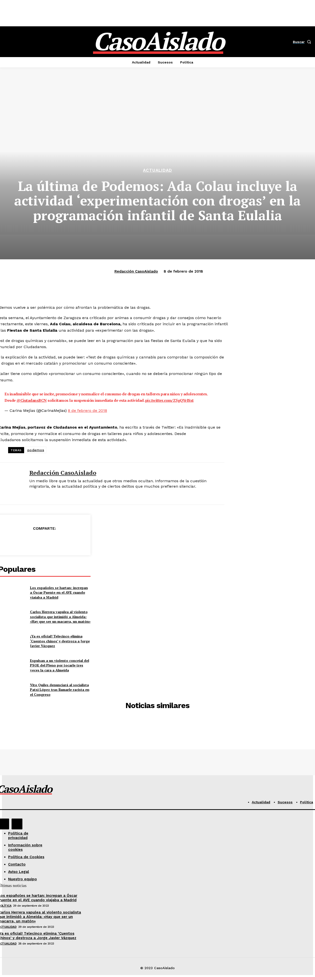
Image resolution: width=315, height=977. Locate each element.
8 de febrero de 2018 (87, 410)
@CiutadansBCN (31, 400)
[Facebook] (10, 541)
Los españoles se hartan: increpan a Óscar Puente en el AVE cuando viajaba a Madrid (59, 592)
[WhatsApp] (63, 541)
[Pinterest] (45, 541)
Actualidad (157, 170)
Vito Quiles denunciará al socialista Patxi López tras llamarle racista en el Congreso (59, 689)
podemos (35, 450)
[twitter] (31, 494)
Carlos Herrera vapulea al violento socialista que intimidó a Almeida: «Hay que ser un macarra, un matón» (60, 616)
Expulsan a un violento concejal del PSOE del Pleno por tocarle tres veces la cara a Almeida (59, 665)
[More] (81, 541)
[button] (303, 42)
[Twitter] (28, 541)
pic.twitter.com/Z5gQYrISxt (169, 400)
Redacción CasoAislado (136, 271)
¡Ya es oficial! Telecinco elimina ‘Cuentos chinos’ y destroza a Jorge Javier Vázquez (60, 641)
